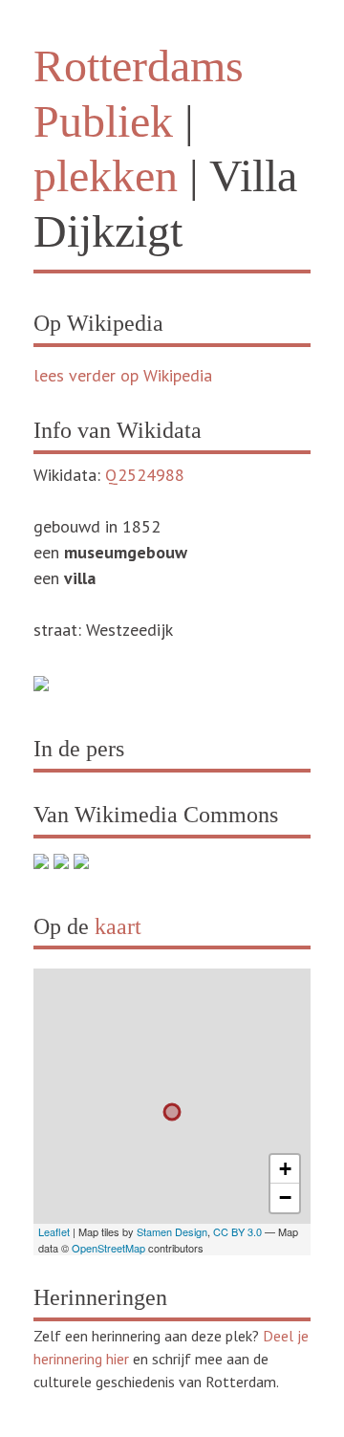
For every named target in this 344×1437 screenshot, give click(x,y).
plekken (105, 175)
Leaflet (54, 1231)
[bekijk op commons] (41, 863)
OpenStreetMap (108, 1247)
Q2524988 (144, 475)
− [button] (285, 1197)
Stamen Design (172, 1231)
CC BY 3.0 (237, 1231)
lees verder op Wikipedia (122, 375)
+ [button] (285, 1169)
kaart (118, 926)
